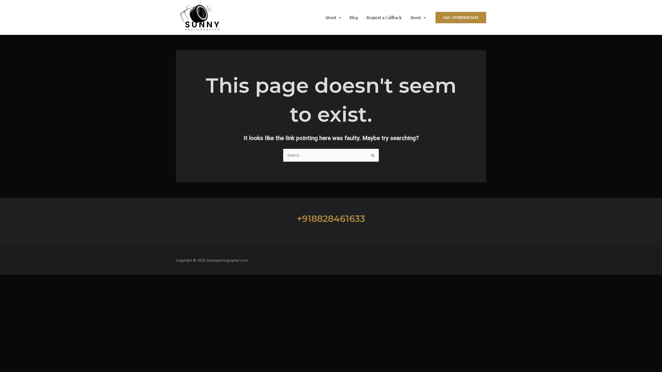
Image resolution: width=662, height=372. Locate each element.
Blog (353, 17)
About (330, 17)
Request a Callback (384, 17)
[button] (338, 17)
